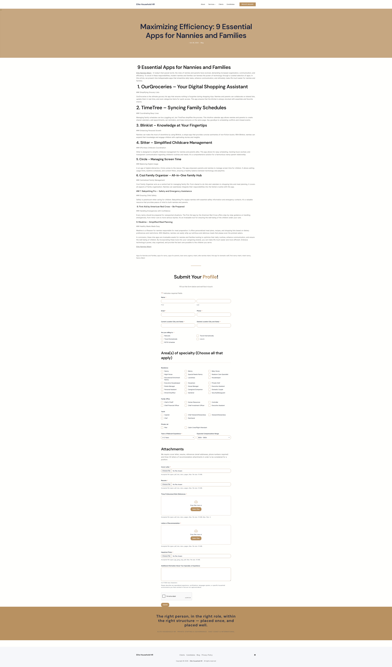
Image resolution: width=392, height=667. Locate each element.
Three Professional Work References (174, 494)
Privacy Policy (207, 655)
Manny (190, 371)
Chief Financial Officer (171, 405)
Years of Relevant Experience (171, 433)
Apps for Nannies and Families (146, 255)
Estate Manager (169, 386)
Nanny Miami (140, 258)
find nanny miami (235, 255)
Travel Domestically (170, 339)
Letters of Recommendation (171, 523)
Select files (196, 509)
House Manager (193, 386)
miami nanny (246, 255)
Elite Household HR (145, 4)
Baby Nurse (216, 371)
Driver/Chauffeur (169, 393)
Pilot (165, 427)
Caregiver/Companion (195, 389)
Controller (215, 402)
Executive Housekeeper (172, 383)
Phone (199, 311)
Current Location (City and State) (172, 321)
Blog (202, 43)
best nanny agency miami (188, 255)
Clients (182, 655)
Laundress (191, 377)
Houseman (191, 383)
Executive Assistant (218, 386)
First (162, 305)
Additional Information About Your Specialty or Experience (180, 566)
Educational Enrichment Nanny (172, 379)
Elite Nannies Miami (143, 73)
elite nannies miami (204, 255)
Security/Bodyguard (218, 393)
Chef (166, 418)
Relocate (167, 336)
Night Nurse (168, 374)
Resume (164, 480)
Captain (167, 415)
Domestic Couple (217, 389)
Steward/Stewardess (219, 415)
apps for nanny (162, 255)
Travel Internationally (207, 336)
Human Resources (194, 402)
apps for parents (173, 255)
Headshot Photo (167, 552)
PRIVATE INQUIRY (248, 4)
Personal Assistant (170, 389)
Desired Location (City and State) (208, 321)
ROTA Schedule (169, 342)
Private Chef (216, 383)
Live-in (202, 339)
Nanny (166, 371)
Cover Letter (166, 467)
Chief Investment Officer (196, 405)
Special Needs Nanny (195, 374)
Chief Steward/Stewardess (197, 415)
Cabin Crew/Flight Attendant (197, 427)
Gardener (191, 393)
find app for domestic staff (220, 255)
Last (198, 305)
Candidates (190, 655)
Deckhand (191, 418)
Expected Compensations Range (208, 433)
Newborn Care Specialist (220, 374)
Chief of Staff (168, 402)
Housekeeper (216, 377)
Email (163, 311)
